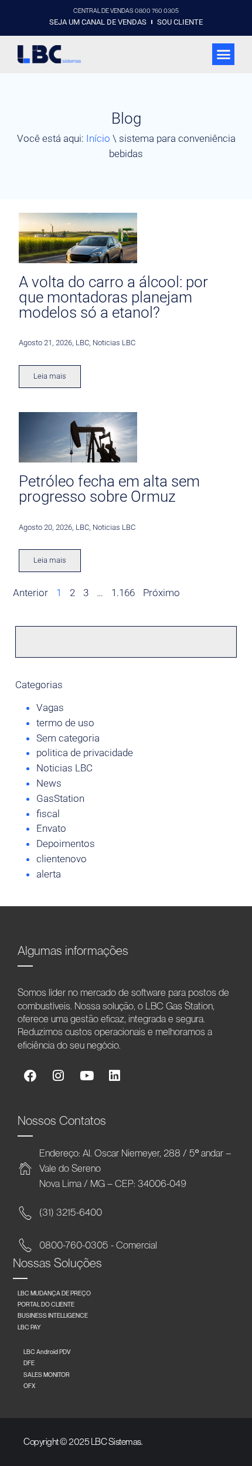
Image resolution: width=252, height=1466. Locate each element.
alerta (48, 874)
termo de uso (65, 723)
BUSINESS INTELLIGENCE (53, 1315)
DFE (29, 1362)
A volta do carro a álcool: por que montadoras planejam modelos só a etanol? (113, 297)
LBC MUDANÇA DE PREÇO (54, 1293)
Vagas (50, 707)
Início (98, 138)
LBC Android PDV (46, 1351)
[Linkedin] (114, 1076)
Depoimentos (65, 843)
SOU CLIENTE (180, 22)
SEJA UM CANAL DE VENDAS (98, 22)
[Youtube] (86, 1076)
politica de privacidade (84, 752)
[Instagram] (58, 1076)
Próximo (161, 592)
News (49, 783)
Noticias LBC (64, 768)
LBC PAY (29, 1327)
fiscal (48, 813)
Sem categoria (68, 738)
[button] (223, 54)
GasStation (60, 798)
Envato (51, 828)
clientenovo (61, 859)
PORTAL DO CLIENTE (46, 1304)
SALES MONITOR (46, 1374)
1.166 (123, 592)
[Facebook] (30, 1076)
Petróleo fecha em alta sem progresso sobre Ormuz (109, 488)
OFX (29, 1385)
